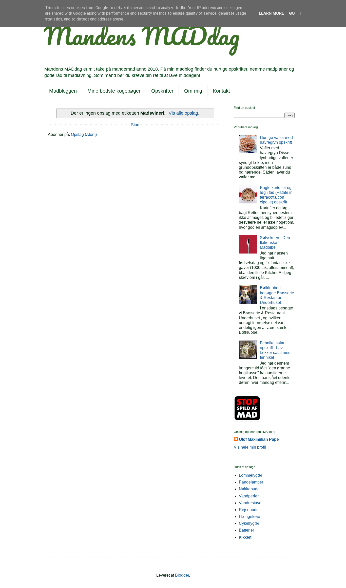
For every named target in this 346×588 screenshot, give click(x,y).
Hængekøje (249, 516)
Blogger (182, 575)
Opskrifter (162, 91)
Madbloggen (63, 91)
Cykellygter (249, 523)
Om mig (193, 91)
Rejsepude (249, 510)
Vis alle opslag (183, 113)
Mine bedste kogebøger (114, 91)
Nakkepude (249, 489)
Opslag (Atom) (84, 134)
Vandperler (249, 496)
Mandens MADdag (141, 36)
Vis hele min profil (250, 447)
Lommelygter (250, 475)
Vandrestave (250, 503)
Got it (295, 13)
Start (135, 125)
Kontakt (221, 91)
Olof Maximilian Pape (259, 439)
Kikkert (245, 537)
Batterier (246, 530)
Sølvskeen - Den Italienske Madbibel (275, 242)
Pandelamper (251, 482)
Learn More (271, 13)
